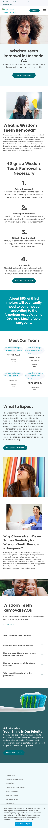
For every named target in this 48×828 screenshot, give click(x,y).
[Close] (44, 808)
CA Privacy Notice (12, 791)
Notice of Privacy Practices (14, 779)
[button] (44, 10)
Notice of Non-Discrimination (15, 787)
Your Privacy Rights (23, 824)
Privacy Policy (10, 775)
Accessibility (10, 803)
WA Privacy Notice (12, 799)
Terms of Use (10, 783)
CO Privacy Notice (12, 795)
